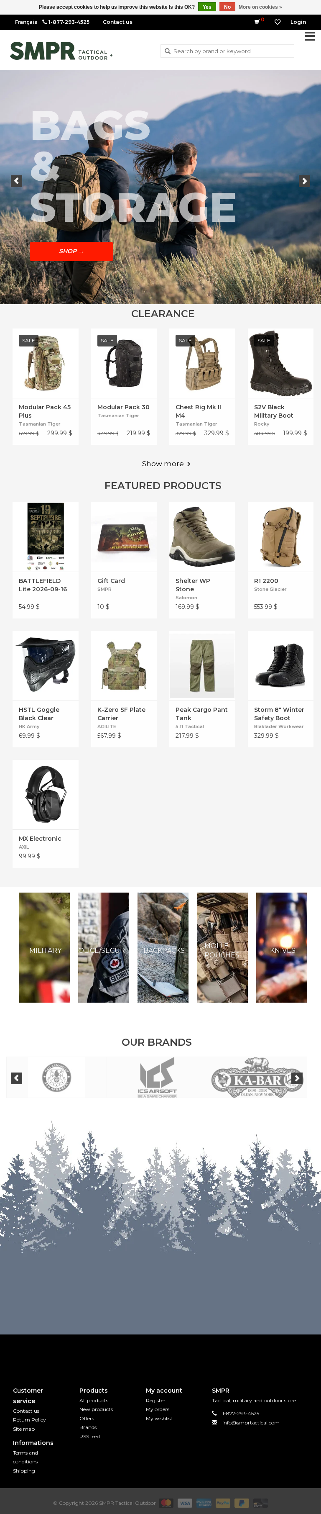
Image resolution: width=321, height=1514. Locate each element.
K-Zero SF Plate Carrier (121, 714)
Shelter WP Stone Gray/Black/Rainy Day (202, 585)
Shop (71, 251)
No (227, 7)
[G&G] (57, 1077)
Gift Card (111, 581)
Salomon (186, 597)
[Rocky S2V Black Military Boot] (281, 363)
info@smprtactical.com (251, 1422)
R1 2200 (266, 581)
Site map (24, 1429)
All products (93, 1400)
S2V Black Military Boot (273, 411)
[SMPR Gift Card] (124, 537)
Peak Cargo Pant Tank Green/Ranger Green (202, 714)
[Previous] (16, 181)
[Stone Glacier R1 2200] (281, 537)
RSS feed (89, 1436)
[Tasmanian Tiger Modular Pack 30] (124, 363)
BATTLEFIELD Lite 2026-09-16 (43, 585)
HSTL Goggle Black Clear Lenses (39, 714)
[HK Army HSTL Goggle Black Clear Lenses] (46, 666)
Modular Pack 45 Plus (45, 411)
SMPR (104, 589)
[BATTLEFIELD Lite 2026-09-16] (46, 537)
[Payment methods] (165, 1502)
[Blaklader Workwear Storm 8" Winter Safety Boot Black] (281, 666)
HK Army (29, 726)
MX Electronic (40, 838)
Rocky (261, 424)
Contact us (117, 22)
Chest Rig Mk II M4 (198, 411)
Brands (88, 1427)
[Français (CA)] (26, 22)
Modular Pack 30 (123, 407)
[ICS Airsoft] (157, 1077)
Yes (207, 7)
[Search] (167, 51)
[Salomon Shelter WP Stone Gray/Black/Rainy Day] (202, 537)
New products (96, 1409)
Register (156, 1400)
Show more (163, 463)
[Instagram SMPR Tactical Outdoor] (175, 1353)
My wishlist (159, 1418)
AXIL (24, 847)
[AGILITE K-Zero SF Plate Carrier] (124, 666)
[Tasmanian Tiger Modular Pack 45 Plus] (46, 363)
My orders (157, 1409)
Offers (86, 1418)
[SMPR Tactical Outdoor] (61, 51)
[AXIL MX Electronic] (46, 794)
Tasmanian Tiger (40, 424)
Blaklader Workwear (279, 726)
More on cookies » (260, 7)
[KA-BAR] (257, 1077)
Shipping (24, 1471)
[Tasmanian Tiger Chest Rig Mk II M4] (202, 363)
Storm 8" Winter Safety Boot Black (279, 714)
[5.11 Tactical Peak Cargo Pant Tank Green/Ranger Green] (202, 666)
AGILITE (106, 726)
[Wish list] (277, 22)
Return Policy (29, 1419)
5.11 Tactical (190, 726)
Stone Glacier (270, 589)
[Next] (304, 181)
